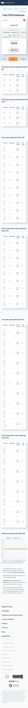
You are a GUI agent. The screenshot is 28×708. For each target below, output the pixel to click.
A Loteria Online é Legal (8, 650)
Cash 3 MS (23, 8)
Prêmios (4, 623)
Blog (3, 632)
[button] (25, 2)
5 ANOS (23, 59)
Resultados (16, 8)
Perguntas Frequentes (8, 643)
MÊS (4, 59)
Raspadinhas (6, 636)
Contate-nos (5, 658)
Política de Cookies (7, 665)
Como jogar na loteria (8, 647)
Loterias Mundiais (8, 619)
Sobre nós (5, 654)
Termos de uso (6, 662)
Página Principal (7, 8)
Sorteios (5, 627)
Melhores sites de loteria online (12, 615)
